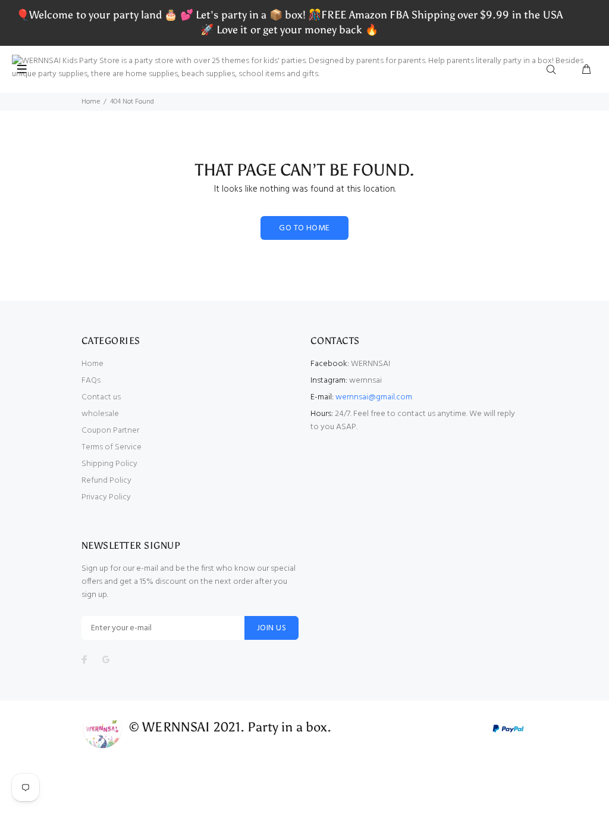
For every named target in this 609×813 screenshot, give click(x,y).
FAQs (91, 380)
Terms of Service (111, 447)
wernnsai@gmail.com (373, 397)
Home (90, 102)
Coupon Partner (110, 430)
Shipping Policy (109, 464)
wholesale (100, 414)
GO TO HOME (304, 228)
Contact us (101, 397)
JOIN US (271, 628)
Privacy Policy (106, 497)
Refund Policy (106, 480)
